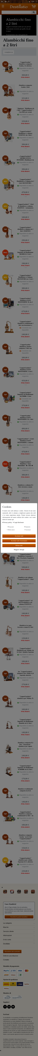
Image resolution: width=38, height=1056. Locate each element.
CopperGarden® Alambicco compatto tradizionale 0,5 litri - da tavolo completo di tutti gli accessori (25, 813)
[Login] (2, 1)
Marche (5, 927)
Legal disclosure (19, 522)
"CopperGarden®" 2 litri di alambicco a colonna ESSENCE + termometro (25, 206)
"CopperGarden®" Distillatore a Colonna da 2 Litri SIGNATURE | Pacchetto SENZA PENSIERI (25, 181)
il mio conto (7, 939)
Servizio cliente (8, 931)
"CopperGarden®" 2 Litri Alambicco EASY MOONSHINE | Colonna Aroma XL (25, 440)
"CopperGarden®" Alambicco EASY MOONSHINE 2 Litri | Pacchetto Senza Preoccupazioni (25, 369)
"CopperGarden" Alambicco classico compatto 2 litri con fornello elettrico (25, 346)
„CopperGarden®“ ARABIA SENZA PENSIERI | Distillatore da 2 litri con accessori (25, 158)
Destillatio (6, 944)
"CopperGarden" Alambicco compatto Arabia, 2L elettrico (25, 64)
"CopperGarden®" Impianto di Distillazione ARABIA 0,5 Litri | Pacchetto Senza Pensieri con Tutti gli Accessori (25, 252)
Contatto (6, 960)
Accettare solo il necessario (19, 540)
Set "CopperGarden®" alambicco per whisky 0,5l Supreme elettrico (25, 673)
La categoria (7, 923)
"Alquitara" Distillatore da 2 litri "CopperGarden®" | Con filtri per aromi (25, 110)
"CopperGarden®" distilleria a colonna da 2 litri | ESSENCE (25, 229)
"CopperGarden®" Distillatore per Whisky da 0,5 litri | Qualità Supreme (25, 650)
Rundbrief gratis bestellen (19, 917)
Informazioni (7, 935)
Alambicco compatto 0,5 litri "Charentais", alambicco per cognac (25, 744)
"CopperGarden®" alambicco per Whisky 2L (25, 697)
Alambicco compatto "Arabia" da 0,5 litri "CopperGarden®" (25, 836)
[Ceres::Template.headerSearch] (33, 12)
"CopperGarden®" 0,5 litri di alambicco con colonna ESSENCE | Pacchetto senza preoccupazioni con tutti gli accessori (25, 602)
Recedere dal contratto (12, 951)
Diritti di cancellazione (10, 956)
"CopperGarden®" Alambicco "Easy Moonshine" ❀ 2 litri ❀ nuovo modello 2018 (25, 463)
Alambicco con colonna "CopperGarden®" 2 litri (25, 578)
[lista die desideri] (36, 1)
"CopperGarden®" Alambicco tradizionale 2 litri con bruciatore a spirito (25, 323)
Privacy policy (7, 522)
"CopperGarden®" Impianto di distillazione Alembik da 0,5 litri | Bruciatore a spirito (25, 721)
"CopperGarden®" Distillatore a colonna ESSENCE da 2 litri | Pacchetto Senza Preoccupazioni (25, 133)
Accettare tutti (19, 536)
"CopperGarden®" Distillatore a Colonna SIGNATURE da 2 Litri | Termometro (25, 277)
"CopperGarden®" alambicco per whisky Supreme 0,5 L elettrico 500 (25, 860)
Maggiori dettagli (19, 549)
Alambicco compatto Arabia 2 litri (25, 86)
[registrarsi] (6, 1)
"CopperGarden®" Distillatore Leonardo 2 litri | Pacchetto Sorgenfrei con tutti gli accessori (25, 556)
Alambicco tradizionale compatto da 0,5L (25, 790)
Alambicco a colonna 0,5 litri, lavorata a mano (25, 486)
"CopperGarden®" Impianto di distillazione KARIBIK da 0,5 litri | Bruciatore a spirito (25, 767)
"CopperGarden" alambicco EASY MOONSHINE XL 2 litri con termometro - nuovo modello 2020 (25, 417)
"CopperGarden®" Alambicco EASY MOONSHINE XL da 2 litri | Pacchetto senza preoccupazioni (25, 300)
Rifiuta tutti (19, 545)
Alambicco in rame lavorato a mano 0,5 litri (25, 626)
